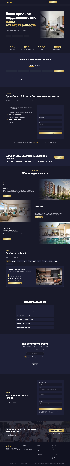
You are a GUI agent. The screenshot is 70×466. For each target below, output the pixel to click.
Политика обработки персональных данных (57, 463)
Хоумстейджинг (9, 263)
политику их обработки (50, 412)
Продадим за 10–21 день (22, 261)
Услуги (30, 1)
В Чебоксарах (39, 451)
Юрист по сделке (32, 261)
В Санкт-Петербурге (41, 449)
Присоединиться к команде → (56, 430)
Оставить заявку (50, 133)
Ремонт (55, 261)
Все (25, 356)
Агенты (34, 1)
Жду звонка (50, 408)
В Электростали (40, 453)
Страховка (45, 261)
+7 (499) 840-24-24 (44, 1)
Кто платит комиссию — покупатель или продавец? (27, 311)
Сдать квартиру (59, 157)
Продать (22, 1)
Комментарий (41, 401)
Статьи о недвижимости (56, 458)
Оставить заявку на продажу (15, 283)
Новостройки (31, 356)
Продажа (8, 261)
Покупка (13, 261)
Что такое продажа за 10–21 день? (23, 323)
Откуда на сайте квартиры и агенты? (24, 327)
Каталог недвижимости (56, 455)
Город (40, 112)
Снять (14, 35)
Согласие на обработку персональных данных (41, 463)
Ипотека (39, 261)
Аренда (50, 261)
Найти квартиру (17, 1)
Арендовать (37, 65)
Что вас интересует (42, 382)
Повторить (23, 79)
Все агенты (54, 457)
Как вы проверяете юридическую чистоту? (25, 319)
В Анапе (38, 450)
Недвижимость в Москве (41, 447)
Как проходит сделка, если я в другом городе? (26, 315)
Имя (39, 122)
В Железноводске (40, 454)
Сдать (26, 1)
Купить (8, 35)
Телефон (40, 127)
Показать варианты (59, 70)
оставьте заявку (36, 142)
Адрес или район (41, 117)
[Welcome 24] (9, 2)
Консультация (54, 454)
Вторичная (38, 356)
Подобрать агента (55, 453)
